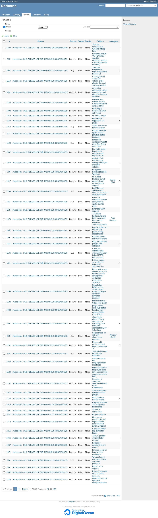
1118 (9, 81)
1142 (9, 121)
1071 (8, 452)
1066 (8, 438)
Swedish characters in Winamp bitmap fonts (98, 47)
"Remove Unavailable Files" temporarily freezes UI (99, 70)
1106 (9, 253)
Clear (15, 36)
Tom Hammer (113, 219)
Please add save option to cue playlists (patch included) (99, 134)
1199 (9, 143)
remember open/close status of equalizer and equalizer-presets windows (99, 92)
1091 (8, 467)
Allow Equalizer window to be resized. (98, 438)
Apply (7, 36)
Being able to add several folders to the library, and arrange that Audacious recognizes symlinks (99, 275)
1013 (8, 405)
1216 (8, 431)
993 (8, 202)
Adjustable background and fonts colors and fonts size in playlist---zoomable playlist (99, 219)
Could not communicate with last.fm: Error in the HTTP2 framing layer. (99, 253)
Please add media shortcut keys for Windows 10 (99, 345)
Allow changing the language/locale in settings (99, 361)
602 (8, 59)
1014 (8, 127)
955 (8, 414)
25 (48, 489)
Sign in (146, 1)
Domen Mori (113, 181)
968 (8, 231)
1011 (9, 393)
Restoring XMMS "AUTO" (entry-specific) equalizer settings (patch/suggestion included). (99, 59)
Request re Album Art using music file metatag (99, 404)
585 (8, 71)
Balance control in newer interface (99, 238)
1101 (9, 345)
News (46, 15)
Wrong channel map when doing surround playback (99, 460)
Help (15, 1)
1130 (9, 372)
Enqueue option (99, 414)
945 (8, 238)
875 (8, 210)
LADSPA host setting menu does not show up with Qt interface (99, 191)
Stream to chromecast (97, 411)
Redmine (71, 502)
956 (8, 411)
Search (101, 5)
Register (153, 1)
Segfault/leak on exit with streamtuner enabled (99, 336)
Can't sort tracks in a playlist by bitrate (99, 431)
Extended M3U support (98, 210)
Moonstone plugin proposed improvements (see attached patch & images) (99, 421)
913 (8, 244)
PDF (118, 496)
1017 (8, 181)
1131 (9, 383)
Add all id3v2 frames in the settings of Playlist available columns (99, 162)
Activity (16, 15)
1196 (9, 291)
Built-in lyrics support (97, 467)
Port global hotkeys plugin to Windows (99, 172)
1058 (8, 362)
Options (8, 31)
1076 (8, 219)
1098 (8, 111)
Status (8, 27)
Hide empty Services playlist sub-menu (99, 111)
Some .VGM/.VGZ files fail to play (99, 127)
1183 (9, 302)
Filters (7, 24)
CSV (113, 496)
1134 (9, 399)
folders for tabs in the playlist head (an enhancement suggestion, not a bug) (99, 372)
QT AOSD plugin (99, 116)
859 (8, 353)
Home (3, 1)
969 (8, 324)
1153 (9, 103)
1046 (8, 163)
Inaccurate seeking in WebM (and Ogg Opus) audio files (99, 143)
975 (8, 336)
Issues (26, 15)
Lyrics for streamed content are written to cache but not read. (99, 201)
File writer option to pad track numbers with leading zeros (99, 152)
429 (8, 263)
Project (40, 41)
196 (8, 460)
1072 (8, 116)
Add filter (86, 27)
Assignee (113, 41)
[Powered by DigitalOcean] (79, 515)
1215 (8, 422)
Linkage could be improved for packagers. (99, 452)
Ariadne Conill (113, 336)
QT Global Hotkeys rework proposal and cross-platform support (98, 181)
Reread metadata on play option (99, 472)
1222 (8, 48)
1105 (9, 191)
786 (8, 172)
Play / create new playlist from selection (99, 243)
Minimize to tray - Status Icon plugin (99, 302)
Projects (9, 1)
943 (8, 276)
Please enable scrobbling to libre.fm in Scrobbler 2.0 (98, 263)
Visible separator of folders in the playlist (99, 392)
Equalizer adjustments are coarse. (99, 445)
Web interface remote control (98, 399)
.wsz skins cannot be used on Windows (99, 353)
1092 (8, 472)
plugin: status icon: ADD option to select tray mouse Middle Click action (99, 310)
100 (54, 489)
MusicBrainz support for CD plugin (98, 120)
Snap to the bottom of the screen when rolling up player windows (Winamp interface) (99, 291)
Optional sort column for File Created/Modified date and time (99, 102)
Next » (25, 489)
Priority (88, 41)
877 (8, 134)
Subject (100, 41)
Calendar (37, 15)
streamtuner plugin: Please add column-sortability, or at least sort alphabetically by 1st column (99, 323)
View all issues (129, 24)
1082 (8, 152)
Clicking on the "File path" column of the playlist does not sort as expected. (99, 81)
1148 (9, 479)
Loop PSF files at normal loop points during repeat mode (99, 230)
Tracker (73, 41)
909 (8, 92)
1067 (8, 445)
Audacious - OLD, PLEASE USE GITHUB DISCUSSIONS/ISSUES (40, 48)
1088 (8, 310)
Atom (108, 496)
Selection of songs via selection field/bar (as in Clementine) (99, 383)
